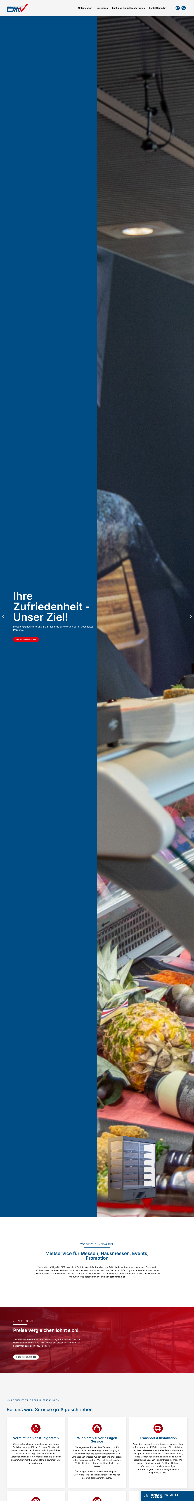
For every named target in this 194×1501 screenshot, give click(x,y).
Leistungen (102, 8)
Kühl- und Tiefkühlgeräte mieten (128, 8)
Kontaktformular (157, 8)
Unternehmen (85, 8)
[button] (3, 616)
